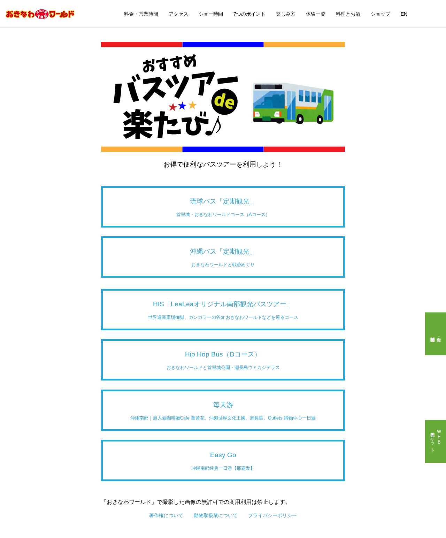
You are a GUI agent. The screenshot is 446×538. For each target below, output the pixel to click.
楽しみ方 (285, 14)
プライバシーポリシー (272, 515)
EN (404, 14)
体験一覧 (315, 14)
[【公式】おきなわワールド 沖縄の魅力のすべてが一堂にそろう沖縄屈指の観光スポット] (40, 14)
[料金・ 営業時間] (435, 333)
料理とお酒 (348, 14)
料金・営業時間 (141, 14)
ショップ (380, 14)
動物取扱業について (216, 515)
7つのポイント (249, 14)
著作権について (166, 515)
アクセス (178, 14)
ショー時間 (211, 14)
